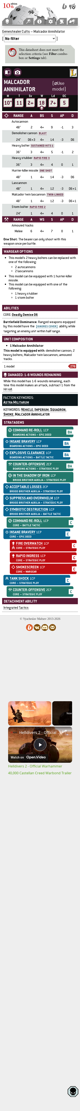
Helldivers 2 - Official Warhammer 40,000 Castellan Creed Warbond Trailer (40, 732)
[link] (14, 732)
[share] (65, 731)
